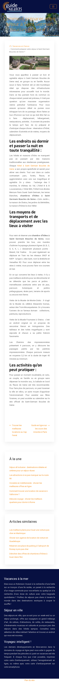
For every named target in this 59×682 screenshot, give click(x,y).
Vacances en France (21, 46)
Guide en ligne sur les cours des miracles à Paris (39, 428)
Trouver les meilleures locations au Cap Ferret (19, 430)
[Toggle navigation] (53, 6)
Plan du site (29, 680)
